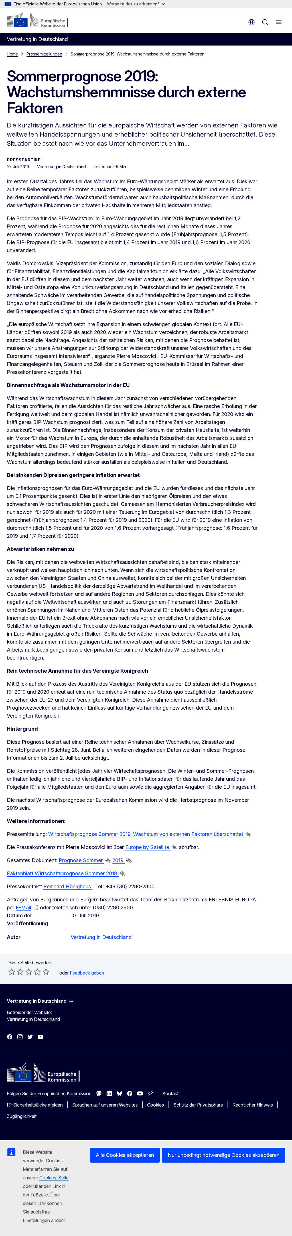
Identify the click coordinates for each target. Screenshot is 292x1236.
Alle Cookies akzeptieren (125, 1155)
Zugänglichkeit (21, 1116)
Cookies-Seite (54, 1178)
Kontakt (171, 1093)
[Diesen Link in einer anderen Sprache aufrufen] (249, 834)
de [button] (251, 22)
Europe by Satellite (148, 847)
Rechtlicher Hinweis (252, 1105)
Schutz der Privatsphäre (198, 1105)
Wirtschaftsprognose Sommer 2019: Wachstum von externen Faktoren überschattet (146, 834)
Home (12, 54)
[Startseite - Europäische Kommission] (41, 19)
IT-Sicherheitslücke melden (35, 1105)
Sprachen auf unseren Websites (105, 1105)
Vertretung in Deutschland (101, 937)
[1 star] (11, 971)
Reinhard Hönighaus (67, 886)
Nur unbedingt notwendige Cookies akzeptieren (223, 1155)
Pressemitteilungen (44, 54)
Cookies (155, 1105)
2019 (118, 860)
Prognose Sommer (81, 860)
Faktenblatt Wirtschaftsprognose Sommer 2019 (63, 873)
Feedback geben (87, 973)
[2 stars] (16, 971)
